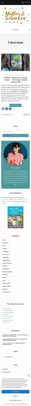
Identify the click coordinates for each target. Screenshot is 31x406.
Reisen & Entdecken (7, 271)
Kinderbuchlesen (6, 318)
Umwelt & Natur (6, 286)
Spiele (3, 280)
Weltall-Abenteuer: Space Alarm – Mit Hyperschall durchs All (15, 79)
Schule (4, 277)
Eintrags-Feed (6, 372)
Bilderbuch (5, 242)
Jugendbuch (5, 251)
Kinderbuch (11, 75)
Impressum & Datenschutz (10, 403)
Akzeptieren (15, 391)
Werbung (4, 289)
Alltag (4, 240)
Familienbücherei (6, 308)
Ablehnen (15, 396)
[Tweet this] (25, 114)
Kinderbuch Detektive (7, 316)
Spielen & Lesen (19, 75)
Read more (15, 105)
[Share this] (23, 114)
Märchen (4, 266)
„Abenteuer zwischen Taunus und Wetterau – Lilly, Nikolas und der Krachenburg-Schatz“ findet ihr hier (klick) (15, 201)
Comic (4, 245)
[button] (28, 376)
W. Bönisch (5, 334)
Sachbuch (5, 274)
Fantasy (4, 248)
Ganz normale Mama (7, 310)
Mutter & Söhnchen (7, 339)
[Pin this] (29, 114)
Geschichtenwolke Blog (8, 312)
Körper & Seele (6, 260)
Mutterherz (5, 268)
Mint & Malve (5, 322)
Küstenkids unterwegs (7, 320)
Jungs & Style (5, 254)
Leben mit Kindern (7, 263)
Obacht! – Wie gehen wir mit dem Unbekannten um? (14, 339)
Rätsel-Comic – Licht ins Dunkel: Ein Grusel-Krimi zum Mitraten (15, 335)
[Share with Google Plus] (27, 114)
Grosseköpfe (5, 314)
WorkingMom (6, 292)
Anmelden (5, 369)
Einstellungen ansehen (15, 400)
